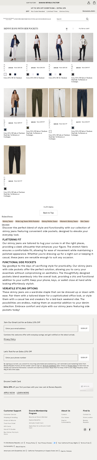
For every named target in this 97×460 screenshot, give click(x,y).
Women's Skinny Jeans (69, 221)
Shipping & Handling (11, 417)
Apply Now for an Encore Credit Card (40, 427)
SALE (49, 19)
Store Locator (88, 417)
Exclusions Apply (89, 11)
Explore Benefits (34, 420)
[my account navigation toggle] (88, 2)
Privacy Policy (10, 339)
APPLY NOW (9, 393)
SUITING (32, 19)
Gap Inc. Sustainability (66, 421)
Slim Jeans (85, 221)
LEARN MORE (23, 393)
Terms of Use (85, 443)
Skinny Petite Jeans (49, 221)
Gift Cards (7, 426)
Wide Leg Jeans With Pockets (27, 221)
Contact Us (87, 414)
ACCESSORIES (41, 19)
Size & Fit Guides (9, 429)
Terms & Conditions (49, 366)
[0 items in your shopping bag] (94, 2)
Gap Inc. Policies (66, 451)
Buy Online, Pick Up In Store (11, 433)
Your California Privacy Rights (68, 443)
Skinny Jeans (8, 221)
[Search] (87, 19)
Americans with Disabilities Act (14, 451)
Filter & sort (84, 28)
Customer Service (10, 414)
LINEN (16, 19)
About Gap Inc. (21, 446)
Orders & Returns (10, 420)
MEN (27, 19)
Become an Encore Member (38, 417)
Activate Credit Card (36, 423)
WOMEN (22, 19)
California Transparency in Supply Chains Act (43, 451)
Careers (64, 414)
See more (5, 224)
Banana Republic (86, 421)
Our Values (65, 417)
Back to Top (48, 212)
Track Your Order (9, 423)
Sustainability (8, 446)
